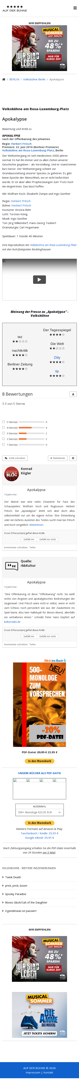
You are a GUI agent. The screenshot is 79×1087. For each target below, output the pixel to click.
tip (57, 371)
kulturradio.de (12, 621)
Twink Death (13, 877)
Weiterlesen (36, 524)
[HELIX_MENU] (75, 8)
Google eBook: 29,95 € (39, 837)
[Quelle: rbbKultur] (11, 566)
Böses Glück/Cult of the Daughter (26, 902)
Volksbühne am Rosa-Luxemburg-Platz (28, 150)
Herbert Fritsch (21, 143)
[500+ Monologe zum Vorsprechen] (39, 704)
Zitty (57, 357)
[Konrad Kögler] (11, 474)
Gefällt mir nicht (47, 539)
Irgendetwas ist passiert (21, 911)
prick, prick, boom (16, 885)
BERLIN (14, 79)
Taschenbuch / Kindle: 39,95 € (39, 833)
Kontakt (48, 1072)
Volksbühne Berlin (34, 79)
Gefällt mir (29, 539)
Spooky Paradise (15, 894)
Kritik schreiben (17, 458)
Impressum (33, 1072)
